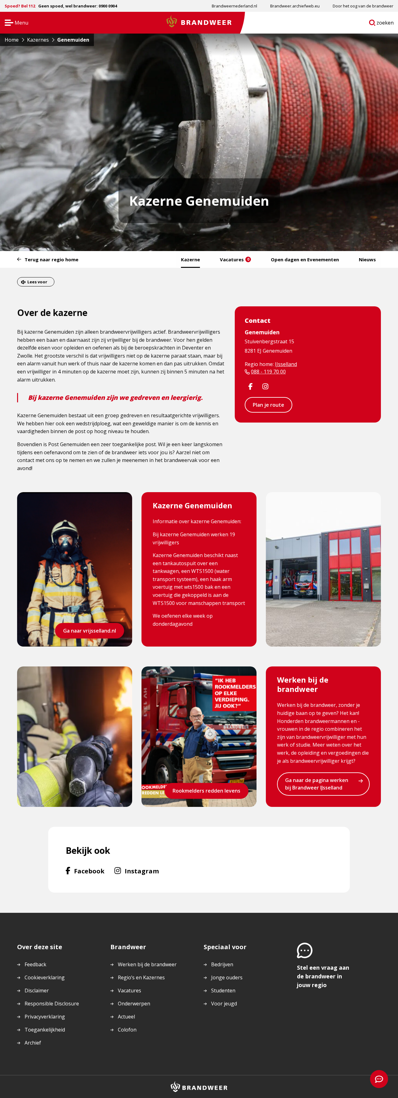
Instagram (142, 871)
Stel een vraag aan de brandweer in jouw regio (323, 976)
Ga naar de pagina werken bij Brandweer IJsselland (316, 784)
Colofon (127, 1029)
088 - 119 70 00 (268, 371)
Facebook (89, 871)
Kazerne (190, 259)
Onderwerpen (134, 1003)
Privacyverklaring (45, 1016)
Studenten (223, 990)
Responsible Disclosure (52, 1003)
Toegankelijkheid (45, 1029)
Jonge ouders (227, 977)
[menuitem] (234, 6)
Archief (33, 1042)
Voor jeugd (224, 1003)
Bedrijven (222, 964)
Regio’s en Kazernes (141, 977)
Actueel (126, 1016)
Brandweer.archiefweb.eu (295, 6)
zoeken (385, 24)
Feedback (35, 964)
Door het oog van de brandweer (363, 6)
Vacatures (234, 259)
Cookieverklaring (45, 977)
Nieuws (367, 259)
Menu (14, 23)
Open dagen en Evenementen (305, 259)
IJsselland (286, 364)
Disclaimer (37, 990)
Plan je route (268, 404)
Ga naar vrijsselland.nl (89, 630)
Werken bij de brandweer (147, 964)
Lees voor (37, 282)
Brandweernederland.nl (234, 6)
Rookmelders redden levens (206, 790)
